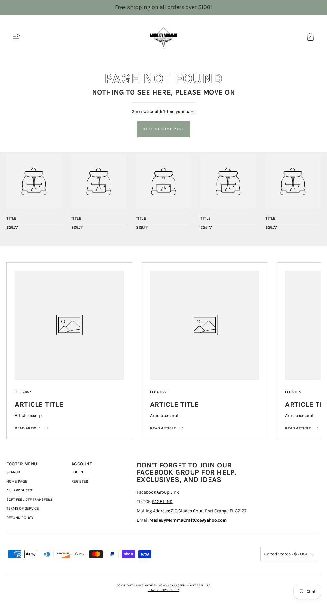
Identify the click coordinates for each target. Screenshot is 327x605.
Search (13, 472)
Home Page (16, 481)
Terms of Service (22, 508)
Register (80, 481)
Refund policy (20, 517)
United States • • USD (286, 554)
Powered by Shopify (163, 590)
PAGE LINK (162, 501)
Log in (77, 472)
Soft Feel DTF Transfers (29, 499)
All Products (19, 490)
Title (11, 218)
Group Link (168, 492)
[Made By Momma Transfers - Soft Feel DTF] (34, 181)
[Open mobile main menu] (16, 37)
